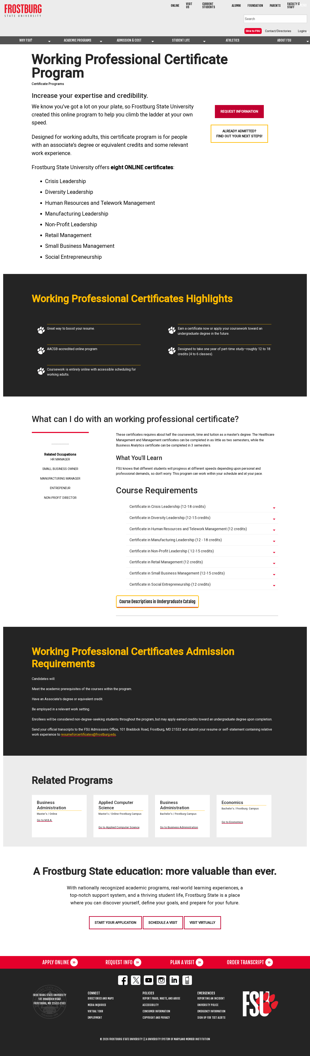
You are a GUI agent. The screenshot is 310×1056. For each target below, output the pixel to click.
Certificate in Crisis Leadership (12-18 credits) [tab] (167, 506)
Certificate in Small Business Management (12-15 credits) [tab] (177, 573)
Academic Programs (77, 40)
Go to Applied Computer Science (118, 827)
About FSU (284, 40)
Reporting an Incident (211, 998)
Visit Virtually (202, 923)
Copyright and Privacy (156, 1017)
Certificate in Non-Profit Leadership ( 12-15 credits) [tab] (171, 551)
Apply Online (55, 962)
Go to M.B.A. (44, 820)
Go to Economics (232, 822)
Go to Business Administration (179, 827)
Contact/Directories (278, 31)
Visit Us (189, 5)
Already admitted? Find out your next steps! (239, 133)
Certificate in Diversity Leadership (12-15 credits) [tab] (169, 518)
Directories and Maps (101, 998)
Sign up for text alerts (211, 1017)
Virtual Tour (95, 1011)
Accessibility (151, 1005)
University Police (207, 1005)
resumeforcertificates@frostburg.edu (88, 734)
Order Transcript (245, 962)
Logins (302, 31)
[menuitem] (253, 31)
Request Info (118, 962)
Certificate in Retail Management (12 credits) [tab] (166, 562)
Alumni (236, 6)
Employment (95, 1017)
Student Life (181, 40)
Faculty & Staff (293, 5)
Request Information (239, 111)
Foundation (255, 6)
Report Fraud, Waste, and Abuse (161, 998)
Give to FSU (253, 30)
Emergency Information (211, 1011)
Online (175, 6)
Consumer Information (156, 1011)
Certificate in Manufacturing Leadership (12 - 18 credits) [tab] (175, 540)
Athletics (232, 40)
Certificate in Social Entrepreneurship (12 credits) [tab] (170, 584)
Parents (275, 6)
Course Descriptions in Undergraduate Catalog (157, 601)
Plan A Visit (182, 962)
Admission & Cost (129, 40)
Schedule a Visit (162, 923)
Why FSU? (25, 40)
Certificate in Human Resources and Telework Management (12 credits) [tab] (188, 529)
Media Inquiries (97, 1005)
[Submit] (303, 18)
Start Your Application (115, 923)
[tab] (202, 507)
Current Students (208, 5)
